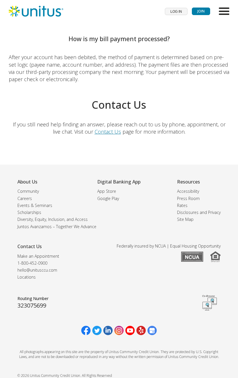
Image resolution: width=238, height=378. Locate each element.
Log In (176, 12)
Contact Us (108, 131)
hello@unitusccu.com (37, 270)
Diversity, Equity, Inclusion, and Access (52, 219)
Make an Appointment (38, 256)
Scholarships (29, 212)
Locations (26, 277)
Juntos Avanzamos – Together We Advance (56, 226)
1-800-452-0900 (32, 263)
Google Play (108, 198)
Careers (24, 198)
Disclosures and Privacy (199, 212)
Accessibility (188, 191)
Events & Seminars (34, 205)
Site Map (185, 219)
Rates (182, 205)
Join (201, 11)
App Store (106, 191)
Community (28, 191)
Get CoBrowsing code (210, 302)
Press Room (188, 198)
